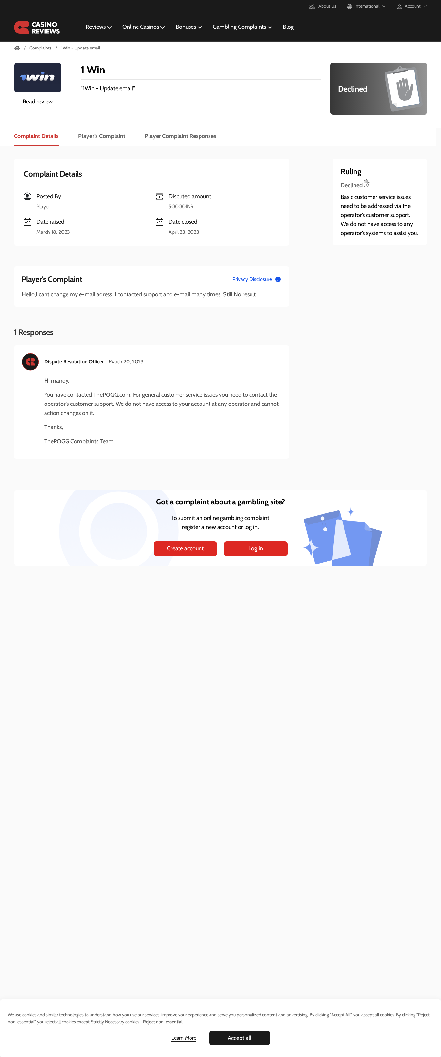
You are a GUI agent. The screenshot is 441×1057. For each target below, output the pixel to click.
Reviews (96, 26)
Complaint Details (36, 136)
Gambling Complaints (239, 26)
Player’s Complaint (101, 136)
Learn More (183, 1038)
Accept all (239, 1037)
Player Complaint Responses (180, 136)
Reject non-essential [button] (163, 1022)
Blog (288, 26)
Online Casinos (140, 26)
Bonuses (186, 26)
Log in (255, 548)
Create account (185, 548)
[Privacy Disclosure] (278, 279)
